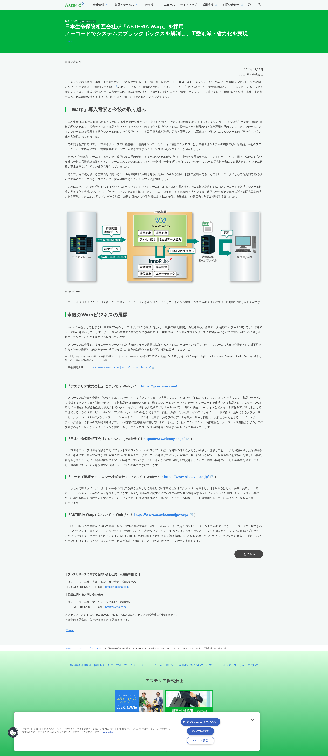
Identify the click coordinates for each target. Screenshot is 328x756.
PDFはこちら (246, 554)
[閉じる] (252, 720)
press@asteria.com (117, 586)
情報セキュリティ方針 (107, 665)
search (259, 4)
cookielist (108, 732)
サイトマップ (228, 665)
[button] (13, 732)
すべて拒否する (200, 731)
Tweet (70, 41)
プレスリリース (87, 21)
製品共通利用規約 (80, 665)
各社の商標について (191, 665)
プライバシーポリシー (138, 665)
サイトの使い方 (248, 665)
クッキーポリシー (165, 665)
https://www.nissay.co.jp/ (164, 439)
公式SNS (211, 665)
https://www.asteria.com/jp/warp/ (161, 515)
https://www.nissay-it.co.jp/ (186, 477)
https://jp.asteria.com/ (159, 386)
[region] (137, 731)
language (250, 4)
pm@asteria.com (115, 607)
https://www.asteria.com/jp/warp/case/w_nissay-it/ (121, 367)
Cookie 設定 (200, 740)
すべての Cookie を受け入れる (200, 722)
